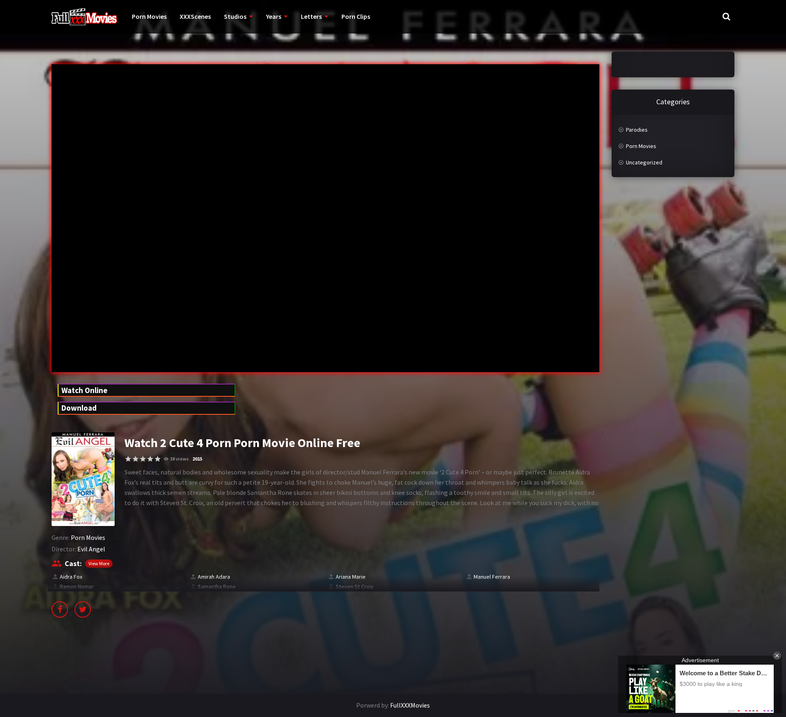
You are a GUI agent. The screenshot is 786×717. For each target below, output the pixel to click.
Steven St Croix (354, 586)
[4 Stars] (150, 459)
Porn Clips (355, 16)
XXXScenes (195, 16)
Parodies (637, 129)
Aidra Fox (71, 576)
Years (273, 16)
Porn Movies (149, 16)
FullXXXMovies (410, 705)
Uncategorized (644, 162)
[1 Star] (128, 459)
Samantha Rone (217, 586)
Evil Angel (91, 549)
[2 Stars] (135, 459)
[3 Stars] (143, 459)
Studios (235, 16)
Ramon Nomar (77, 586)
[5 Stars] (157, 459)
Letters (311, 16)
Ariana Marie (351, 576)
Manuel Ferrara (492, 576)
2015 (197, 459)
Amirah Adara (214, 576)
